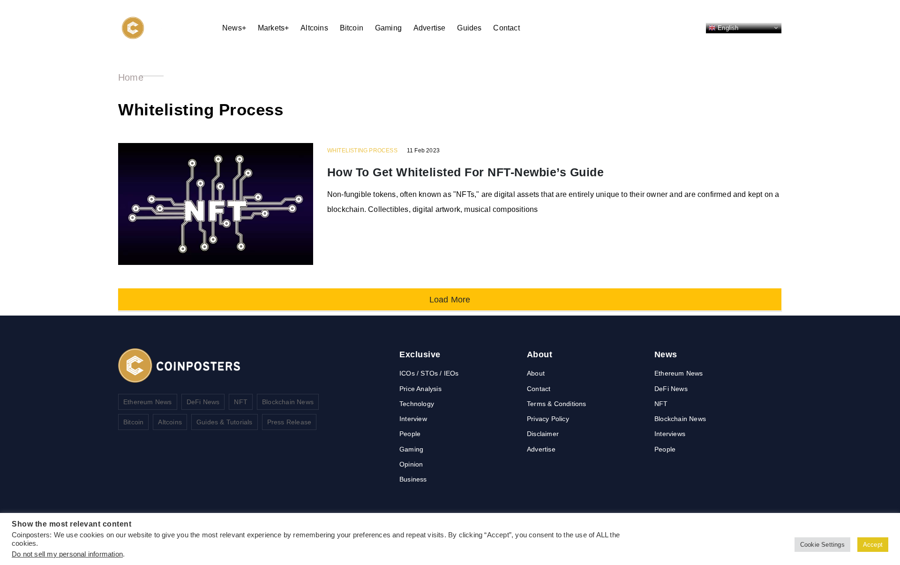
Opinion (411, 464)
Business (413, 479)
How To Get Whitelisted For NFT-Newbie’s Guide (465, 172)
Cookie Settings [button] (822, 544)
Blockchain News (288, 402)
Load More (450, 299)
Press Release (289, 422)
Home (130, 77)
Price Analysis (420, 388)
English (727, 27)
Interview (413, 418)
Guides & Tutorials (224, 422)
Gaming (388, 28)
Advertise (429, 28)
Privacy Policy (548, 418)
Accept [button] (873, 544)
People (409, 433)
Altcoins (314, 28)
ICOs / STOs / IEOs (429, 373)
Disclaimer (543, 433)
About (536, 373)
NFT (241, 402)
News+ (234, 28)
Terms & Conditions (556, 403)
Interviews (669, 433)
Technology (416, 403)
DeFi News (203, 402)
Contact (506, 28)
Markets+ (273, 28)
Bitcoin (351, 28)
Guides (469, 28)
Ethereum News (147, 402)
